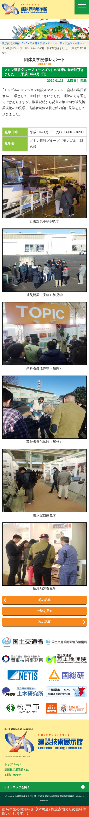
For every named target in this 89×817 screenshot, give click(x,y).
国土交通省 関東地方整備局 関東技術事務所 (19, 729)
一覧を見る (44, 610)
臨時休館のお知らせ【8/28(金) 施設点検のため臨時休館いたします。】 (44, 811)
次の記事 (44, 621)
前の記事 (44, 600)
